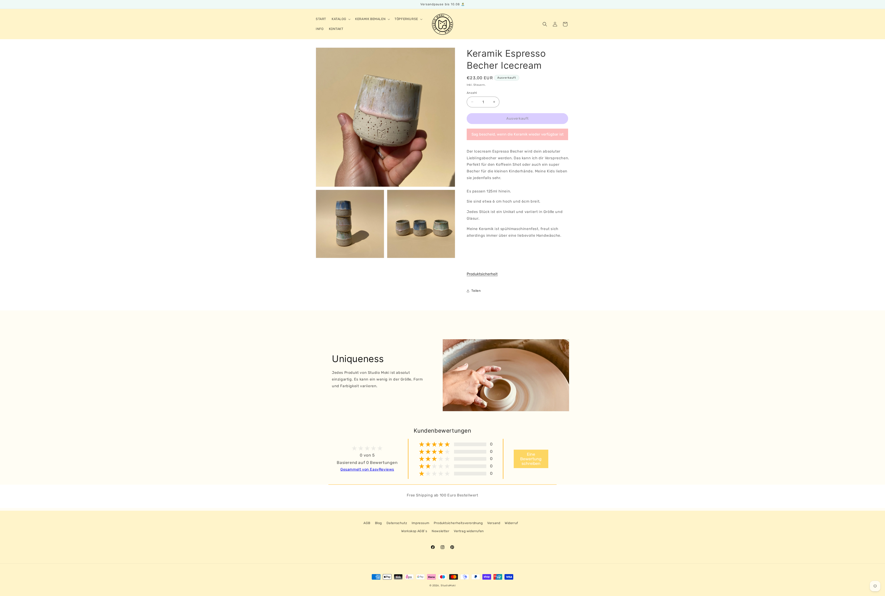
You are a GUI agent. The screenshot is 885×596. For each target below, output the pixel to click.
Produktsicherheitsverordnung (458, 523)
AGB (366, 523)
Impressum (420, 523)
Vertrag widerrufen (469, 531)
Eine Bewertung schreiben (531, 459)
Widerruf (511, 523)
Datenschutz (396, 523)
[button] (340, 19)
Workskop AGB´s (414, 531)
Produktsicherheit (482, 274)
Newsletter (440, 531)
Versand (493, 523)
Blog (378, 523)
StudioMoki (448, 585)
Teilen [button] (476, 291)
